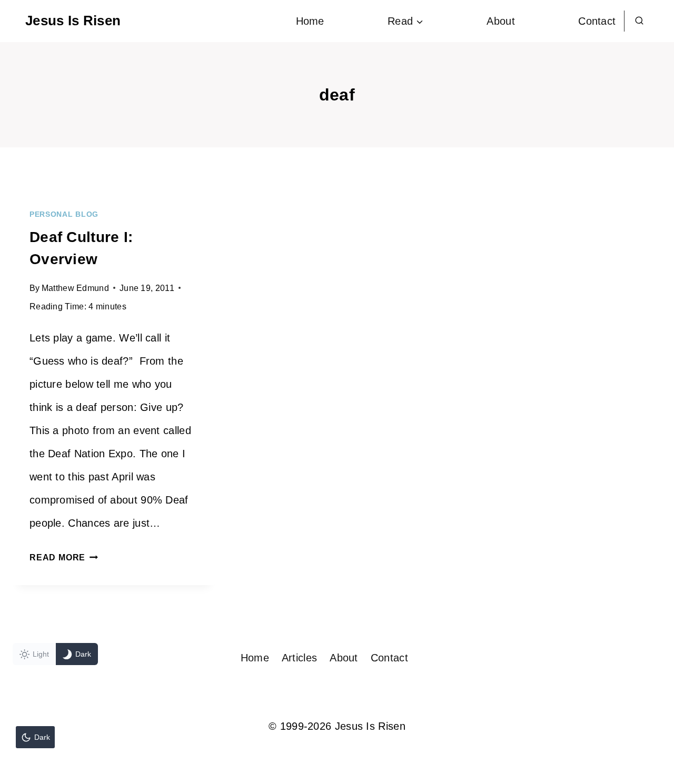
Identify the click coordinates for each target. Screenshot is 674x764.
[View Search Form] (639, 21)
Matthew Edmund (75, 288)
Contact (597, 21)
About (501, 21)
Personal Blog (63, 214)
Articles (299, 658)
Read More (63, 557)
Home (310, 21)
